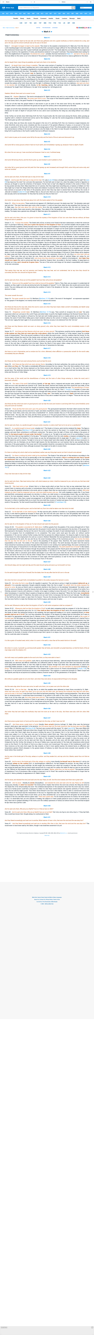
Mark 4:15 (47, 304)
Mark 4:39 (47, 776)
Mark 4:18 (47, 358)
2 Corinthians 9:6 (60, 502)
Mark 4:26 (47, 521)
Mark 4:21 (47, 422)
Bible (4, 27)
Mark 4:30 (47, 602)
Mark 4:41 (47, 817)
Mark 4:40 (47, 806)
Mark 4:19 (47, 375)
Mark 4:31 (47, 637)
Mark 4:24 (47, 478)
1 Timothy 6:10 (69, 389)
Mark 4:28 (47, 569)
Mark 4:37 (47, 718)
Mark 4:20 (47, 400)
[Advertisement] (47, 871)
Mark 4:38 (47, 753)
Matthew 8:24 (30, 728)
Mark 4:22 (47, 449)
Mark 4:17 (47, 348)
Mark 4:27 (47, 562)
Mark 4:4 (47, 134)
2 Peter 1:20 (82, 668)
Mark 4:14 (47, 292)
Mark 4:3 (47, 90)
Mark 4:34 (47, 676)
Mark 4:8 (47, 164)
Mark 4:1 (47, 38)
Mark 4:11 (47, 214)
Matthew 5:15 (27, 430)
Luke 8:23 (71, 728)
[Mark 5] (91, 596)
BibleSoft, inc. (63, 833)
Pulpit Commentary (10, 27)
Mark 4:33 (47, 654)
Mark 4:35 (47, 683)
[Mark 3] (2, 596)
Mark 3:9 (69, 54)
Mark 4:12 (47, 267)
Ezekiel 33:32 (22, 192)
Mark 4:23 (47, 470)
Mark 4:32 (47, 645)
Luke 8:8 (51, 180)
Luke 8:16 (79, 438)
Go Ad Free (4, 1327)
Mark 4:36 (47, 708)
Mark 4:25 (47, 505)
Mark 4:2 (47, 59)
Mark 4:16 (47, 323)
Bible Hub (47, 835)
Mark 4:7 (47, 157)
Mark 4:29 (47, 577)
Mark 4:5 (47, 142)
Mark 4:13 (47, 277)
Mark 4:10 (47, 197)
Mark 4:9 (47, 174)
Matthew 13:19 (44, 298)
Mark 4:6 (47, 149)
